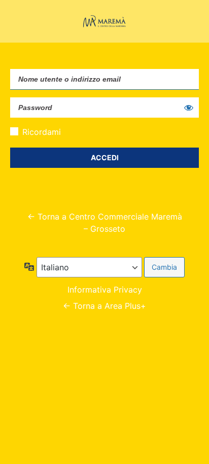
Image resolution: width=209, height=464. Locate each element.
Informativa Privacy (104, 289)
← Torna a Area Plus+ (104, 306)
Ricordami (41, 132)
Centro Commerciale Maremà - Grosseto (104, 21)
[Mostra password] (189, 107)
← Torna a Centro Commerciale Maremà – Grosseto (104, 222)
